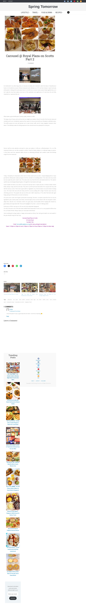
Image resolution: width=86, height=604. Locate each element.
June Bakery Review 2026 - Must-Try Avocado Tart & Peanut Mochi (13, 573)
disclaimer (43, 380)
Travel (35, 12)
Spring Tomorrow (43, 7)
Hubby (11, 309)
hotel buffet (42, 299)
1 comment (31, 63)
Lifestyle (25, 12)
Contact (10, 1)
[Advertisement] (30, 136)
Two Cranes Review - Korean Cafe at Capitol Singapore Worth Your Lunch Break (13, 422)
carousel (27, 299)
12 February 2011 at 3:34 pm (14, 311)
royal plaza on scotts (19, 302)
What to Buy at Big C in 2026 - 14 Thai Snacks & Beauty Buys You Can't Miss (13, 446)
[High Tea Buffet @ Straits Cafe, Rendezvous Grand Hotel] (29, 287)
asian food (18, 299)
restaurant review (10, 302)
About (4, 1)
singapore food (28, 302)
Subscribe (13, 598)
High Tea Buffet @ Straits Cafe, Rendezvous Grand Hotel (29, 295)
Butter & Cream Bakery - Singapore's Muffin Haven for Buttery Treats (12, 513)
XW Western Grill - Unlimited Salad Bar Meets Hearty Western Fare (13, 464)
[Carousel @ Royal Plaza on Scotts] (12, 287)
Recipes (58, 12)
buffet (23, 299)
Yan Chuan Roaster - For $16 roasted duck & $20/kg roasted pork (13, 549)
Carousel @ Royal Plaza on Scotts (11, 294)
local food (49, 299)
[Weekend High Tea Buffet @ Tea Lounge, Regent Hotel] (47, 287)
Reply (7, 316)
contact (38, 380)
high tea (36, 299)
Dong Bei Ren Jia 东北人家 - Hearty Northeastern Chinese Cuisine (13, 402)
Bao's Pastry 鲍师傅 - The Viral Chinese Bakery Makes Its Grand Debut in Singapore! (13, 488)
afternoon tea (11, 299)
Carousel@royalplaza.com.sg (23, 224)
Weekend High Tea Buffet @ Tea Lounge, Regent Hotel (47, 295)
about (32, 380)
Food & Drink (46, 12)
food (32, 299)
